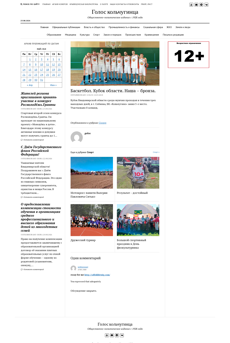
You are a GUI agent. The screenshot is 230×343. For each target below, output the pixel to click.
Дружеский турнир (83, 240)
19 (53, 69)
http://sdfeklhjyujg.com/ (97, 274)
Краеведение (152, 34)
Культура (84, 34)
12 (53, 64)
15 (29, 69)
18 (47, 69)
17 (41, 69)
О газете (104, 4)
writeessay (83, 266)
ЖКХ (169, 27)
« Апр (30, 85)
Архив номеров (60, 4)
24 (41, 74)
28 (24, 79)
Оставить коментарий (33, 140)
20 (59, 69)
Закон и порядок (112, 34)
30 (35, 79)
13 (59, 64)
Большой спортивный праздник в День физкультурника (131, 243)
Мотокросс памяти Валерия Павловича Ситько (89, 194)
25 (47, 74)
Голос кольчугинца (115, 11)
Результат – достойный (132, 193)
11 (47, 64)
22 (29, 74)
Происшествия (133, 34)
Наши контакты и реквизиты (124, 4)
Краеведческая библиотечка (84, 4)
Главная (46, 4)
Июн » (53, 85)
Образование (54, 34)
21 (24, 74)
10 (41, 64)
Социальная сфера (153, 27)
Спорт (96, 34)
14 (24, 69)
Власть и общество (94, 27)
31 (41, 79)
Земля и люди (183, 27)
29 (29, 79)
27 (59, 74)
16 (35, 69)
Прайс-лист (147, 4)
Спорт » (156, 152)
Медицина (70, 34)
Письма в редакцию (173, 34)
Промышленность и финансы (124, 27)
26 (53, 74)
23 (35, 74)
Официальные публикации (66, 27)
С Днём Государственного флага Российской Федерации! (41, 150)
